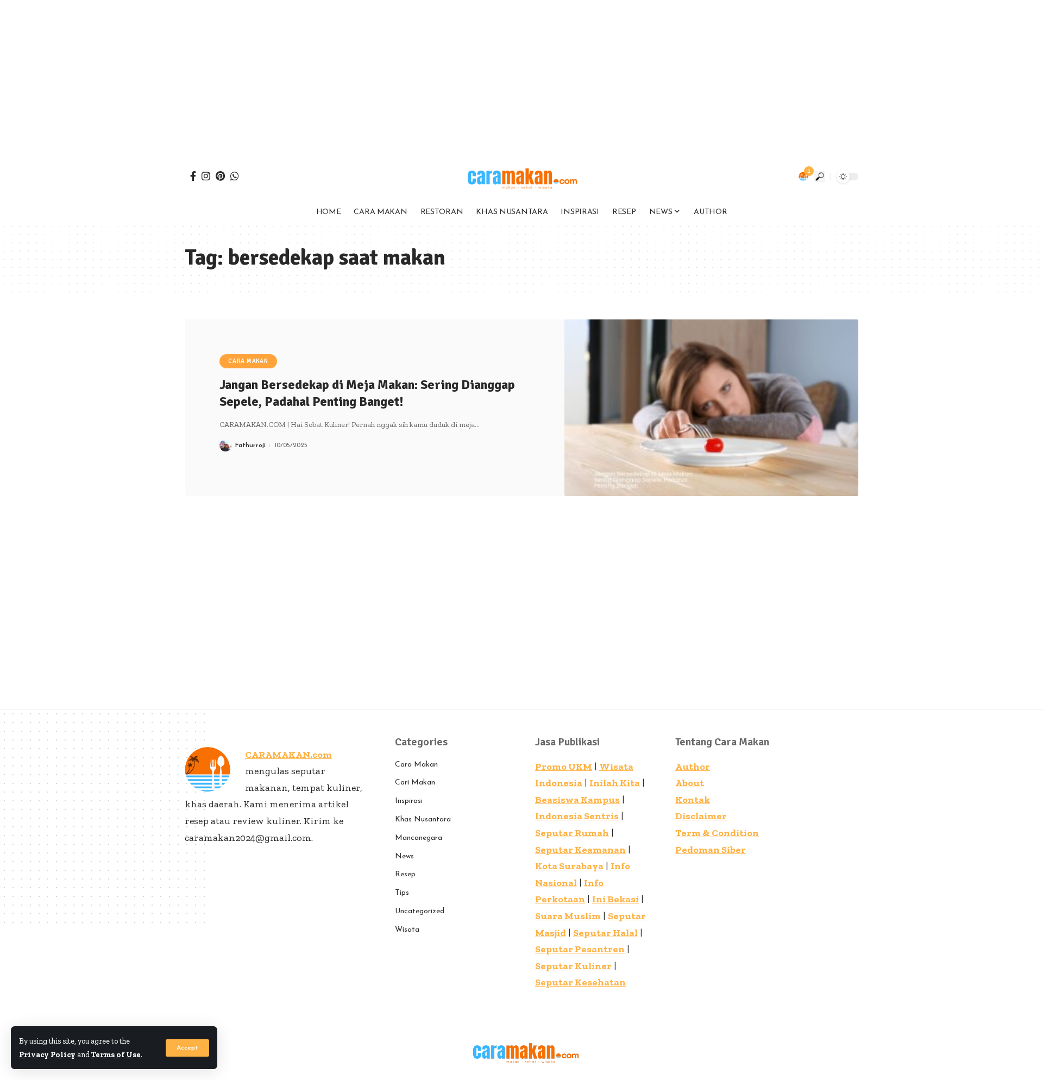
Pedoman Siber (710, 850)
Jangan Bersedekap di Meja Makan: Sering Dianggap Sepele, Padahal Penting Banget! (367, 393)
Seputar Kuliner (573, 966)
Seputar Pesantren (580, 949)
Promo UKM (563, 767)
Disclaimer (701, 816)
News (404, 856)
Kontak (692, 800)
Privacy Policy (47, 1054)
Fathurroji (250, 445)
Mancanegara (418, 838)
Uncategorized (419, 911)
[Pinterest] (220, 176)
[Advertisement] (326, 76)
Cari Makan (415, 782)
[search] (819, 176)
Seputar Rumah (572, 833)
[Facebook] (193, 176)
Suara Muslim (568, 916)
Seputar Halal (605, 933)
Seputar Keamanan (580, 850)
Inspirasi (409, 801)
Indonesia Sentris (577, 816)
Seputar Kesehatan (580, 982)
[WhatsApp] (235, 176)
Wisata (407, 930)
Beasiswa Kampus (577, 800)
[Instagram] (206, 176)
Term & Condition (717, 833)
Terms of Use (116, 1054)
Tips (402, 893)
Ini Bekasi (615, 899)
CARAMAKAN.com (288, 755)
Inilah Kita (614, 783)
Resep (405, 874)
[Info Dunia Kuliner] (521, 176)
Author (692, 767)
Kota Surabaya (569, 866)
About (689, 783)
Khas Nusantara (423, 819)
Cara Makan (248, 361)
